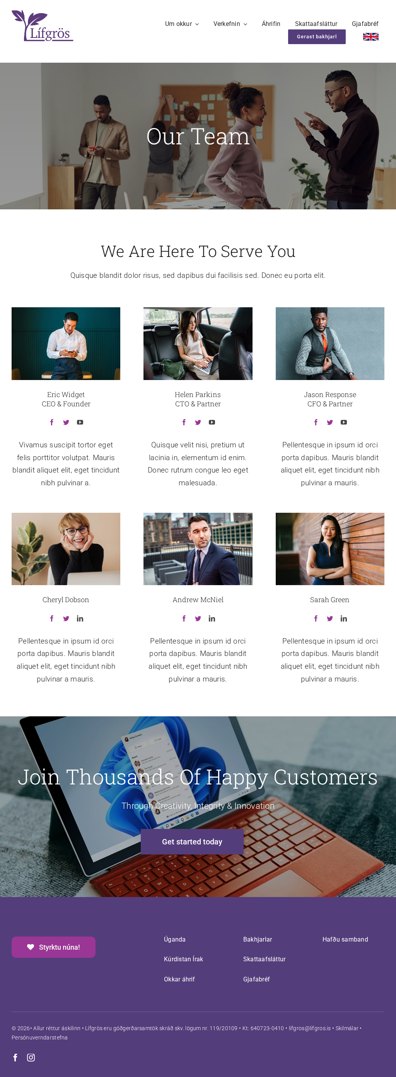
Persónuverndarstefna (40, 1037)
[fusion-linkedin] (80, 618)
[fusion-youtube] (80, 422)
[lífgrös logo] (42, 13)
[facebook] (15, 1058)
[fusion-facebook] (52, 422)
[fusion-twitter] (66, 422)
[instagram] (31, 1058)
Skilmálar (347, 1028)
